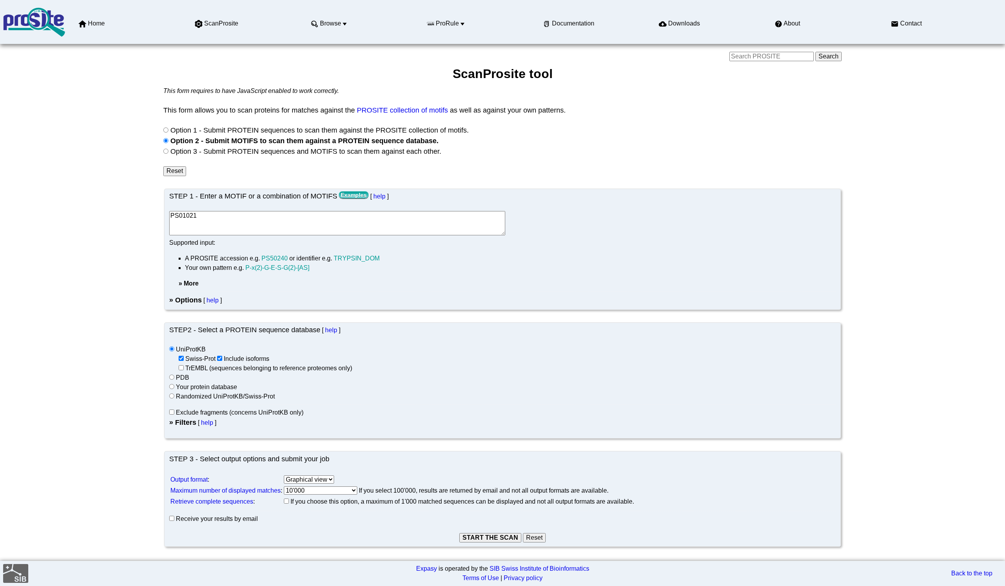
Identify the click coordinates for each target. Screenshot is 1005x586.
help (379, 196)
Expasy (426, 568)
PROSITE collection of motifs (402, 110)
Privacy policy (523, 578)
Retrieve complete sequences (211, 501)
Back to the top (971, 573)
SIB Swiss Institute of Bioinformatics (539, 568)
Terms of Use (480, 578)
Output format (189, 479)
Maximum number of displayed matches (225, 490)
